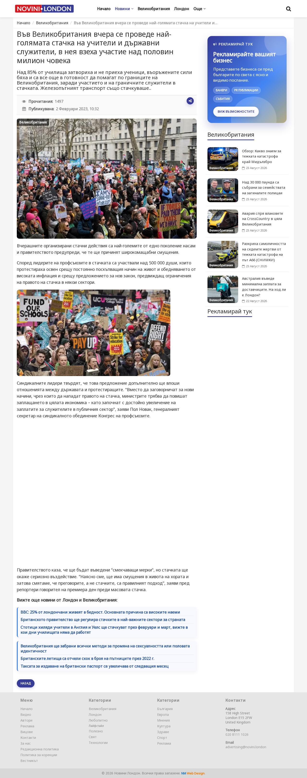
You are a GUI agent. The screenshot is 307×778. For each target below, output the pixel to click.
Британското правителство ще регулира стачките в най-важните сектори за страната (103, 619)
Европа (163, 714)
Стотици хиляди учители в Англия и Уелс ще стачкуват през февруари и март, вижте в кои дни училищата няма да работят (104, 630)
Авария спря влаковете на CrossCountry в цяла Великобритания (262, 219)
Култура (164, 726)
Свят (93, 737)
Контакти (28, 737)
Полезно (96, 731)
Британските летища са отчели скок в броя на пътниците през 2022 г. (87, 658)
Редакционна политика (39, 749)
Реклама (27, 726)
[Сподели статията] (190, 100)
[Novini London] (44, 9)
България (165, 708)
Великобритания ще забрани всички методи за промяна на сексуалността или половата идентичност (105, 649)
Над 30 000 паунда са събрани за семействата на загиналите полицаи (263, 187)
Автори (26, 720)
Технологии (98, 742)
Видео (25, 714)
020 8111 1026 (236, 734)
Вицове (26, 731)
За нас (25, 743)
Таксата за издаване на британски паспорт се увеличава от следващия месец (95, 666)
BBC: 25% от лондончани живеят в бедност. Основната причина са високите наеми (100, 612)
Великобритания (52, 22)
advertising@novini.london (245, 747)
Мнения (163, 720)
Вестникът (29, 760)
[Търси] (288, 8)
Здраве (163, 731)
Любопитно (98, 720)
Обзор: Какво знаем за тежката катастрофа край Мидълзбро (261, 156)
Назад (26, 683)
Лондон (70, 600)
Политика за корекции (38, 755)
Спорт (162, 737)
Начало (23, 22)
